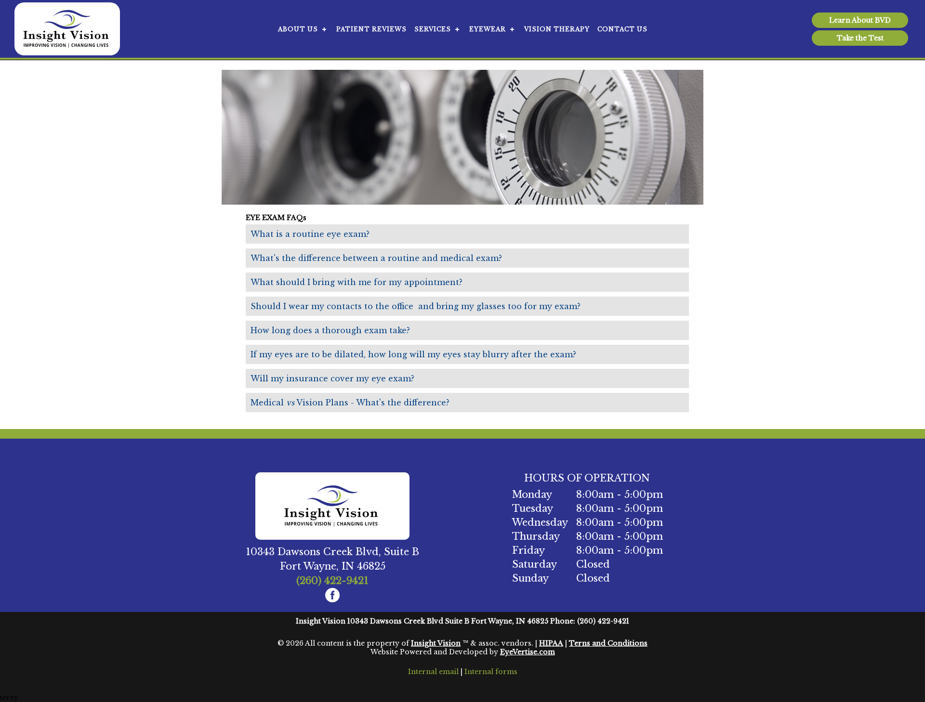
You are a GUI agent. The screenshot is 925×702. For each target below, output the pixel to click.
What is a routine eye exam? (310, 234)
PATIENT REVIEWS (371, 29)
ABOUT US (298, 29)
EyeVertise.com (527, 652)
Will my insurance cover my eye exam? (332, 378)
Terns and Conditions (608, 643)
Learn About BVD (860, 20)
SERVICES (432, 29)
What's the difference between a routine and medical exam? (376, 258)
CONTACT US (622, 29)
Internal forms (490, 671)
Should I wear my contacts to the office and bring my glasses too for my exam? (416, 306)
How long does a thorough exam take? (330, 330)
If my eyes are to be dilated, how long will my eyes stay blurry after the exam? (413, 354)
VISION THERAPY (557, 29)
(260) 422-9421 (332, 580)
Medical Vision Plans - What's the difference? (350, 402)
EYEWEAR (487, 29)
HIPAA (551, 643)
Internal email (433, 671)
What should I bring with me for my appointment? (356, 282)
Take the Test (860, 38)
